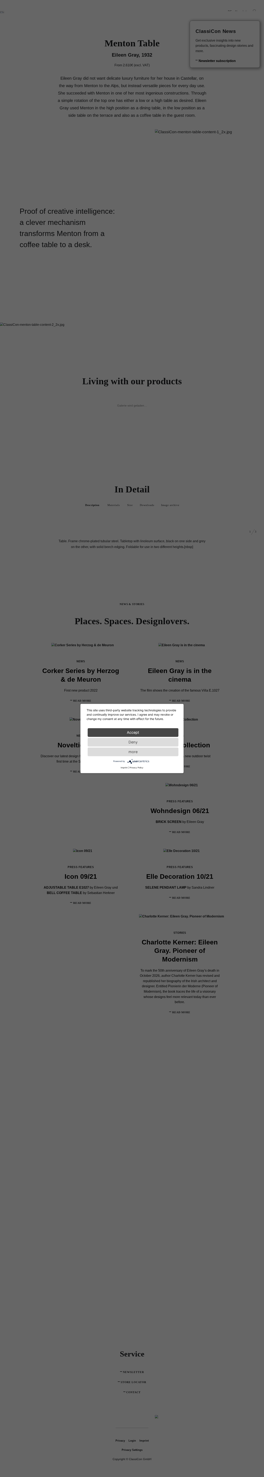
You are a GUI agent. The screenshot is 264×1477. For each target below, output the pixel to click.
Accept (133, 732)
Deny (133, 742)
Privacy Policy (136, 767)
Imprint (124, 767)
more (133, 752)
